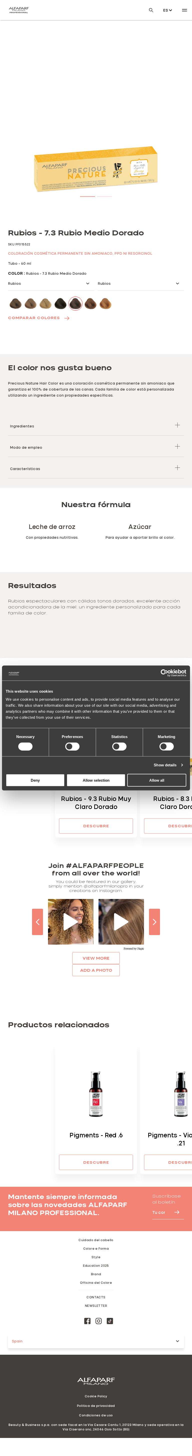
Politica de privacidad (96, 1405)
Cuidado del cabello (96, 1240)
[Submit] (174, 1212)
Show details (165, 765)
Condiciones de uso (96, 1415)
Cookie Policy (96, 1396)
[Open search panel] (148, 10)
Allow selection (96, 780)
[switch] (72, 747)
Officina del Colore (96, 1282)
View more (96, 958)
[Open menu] (184, 10)
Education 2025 (96, 1265)
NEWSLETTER (96, 1305)
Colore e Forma (96, 1248)
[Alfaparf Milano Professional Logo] (18, 10)
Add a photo (96, 970)
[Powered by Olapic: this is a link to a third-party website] (134, 949)
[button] (87, 195)
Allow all (156, 780)
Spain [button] (17, 1341)
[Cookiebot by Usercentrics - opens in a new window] (164, 673)
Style (96, 1257)
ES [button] (165, 10)
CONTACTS (95, 1297)
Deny (35, 780)
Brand (96, 1274)
